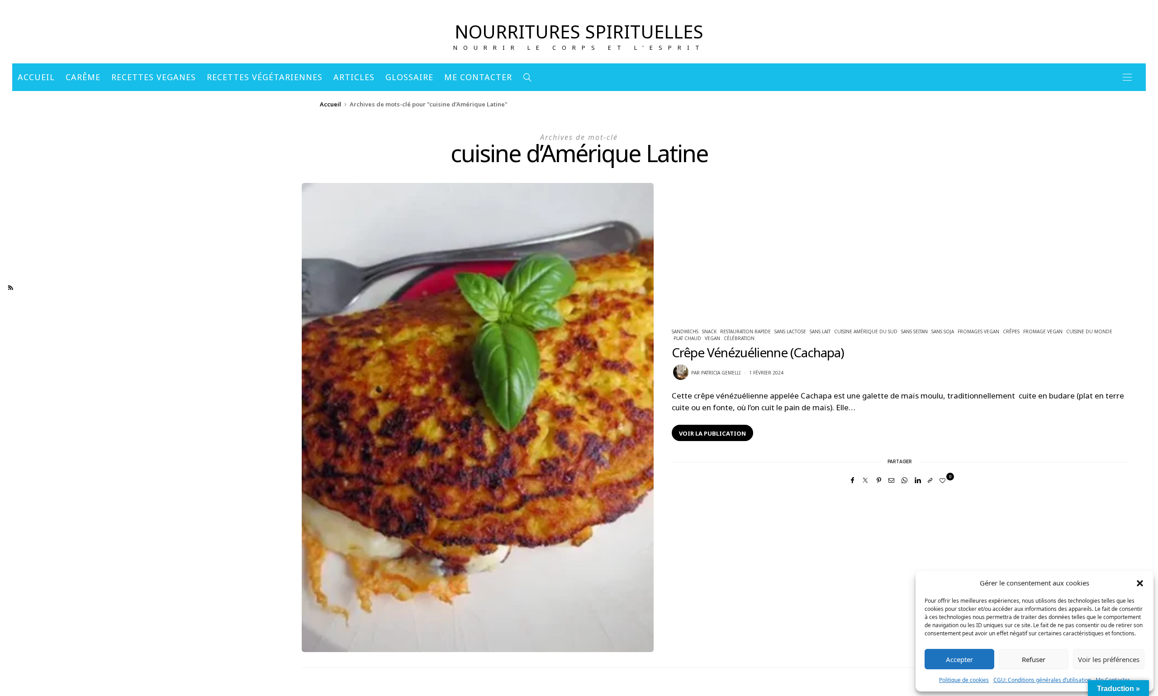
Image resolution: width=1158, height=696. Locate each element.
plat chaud (687, 338)
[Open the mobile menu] (1127, 77)
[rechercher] (527, 77)
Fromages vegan (978, 331)
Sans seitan (914, 331)
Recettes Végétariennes (265, 77)
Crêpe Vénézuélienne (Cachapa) (758, 352)
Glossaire (409, 77)
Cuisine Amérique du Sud (865, 331)
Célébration (739, 338)
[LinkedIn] (917, 480)
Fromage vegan (1043, 331)
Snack (709, 331)
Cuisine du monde (1089, 331)
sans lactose (790, 331)
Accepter (959, 659)
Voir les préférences (1108, 659)
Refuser (1033, 659)
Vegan (712, 338)
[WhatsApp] (904, 480)
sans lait (820, 331)
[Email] (891, 480)
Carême (83, 77)
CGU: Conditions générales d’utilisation (1042, 680)
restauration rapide (745, 331)
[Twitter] (865, 480)
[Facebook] (852, 480)
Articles (354, 77)
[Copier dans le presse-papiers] (930, 480)
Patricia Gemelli (720, 373)
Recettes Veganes (153, 77)
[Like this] (944, 480)
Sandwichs (685, 331)
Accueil (36, 77)
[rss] (11, 288)
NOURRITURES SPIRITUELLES (579, 31)
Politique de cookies (964, 680)
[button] (1139, 582)
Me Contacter (478, 77)
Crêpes (1011, 331)
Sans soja (942, 331)
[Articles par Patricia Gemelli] (681, 372)
